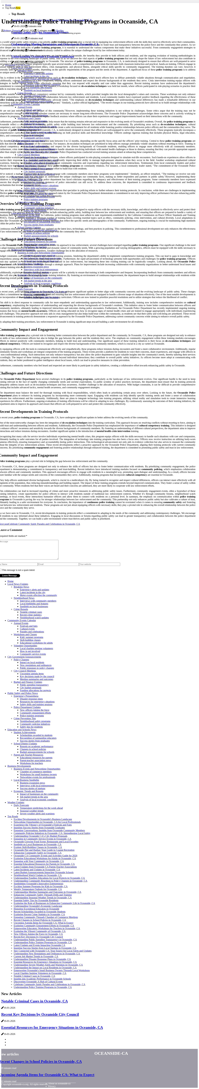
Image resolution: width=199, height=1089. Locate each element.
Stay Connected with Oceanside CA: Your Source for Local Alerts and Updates (53, 950)
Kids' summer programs (31, 637)
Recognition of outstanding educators (38, 738)
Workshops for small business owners (38, 774)
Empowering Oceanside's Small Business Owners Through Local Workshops (52, 970)
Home (8, 5)
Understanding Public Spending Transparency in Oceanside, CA (45, 939)
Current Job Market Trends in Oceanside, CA (36, 956)
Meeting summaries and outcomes (36, 679)
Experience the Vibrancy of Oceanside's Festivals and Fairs (43, 824)
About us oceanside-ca (59, 1083)
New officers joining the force (34, 710)
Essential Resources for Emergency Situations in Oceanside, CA (45, 962)
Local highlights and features (34, 603)
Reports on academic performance (36, 746)
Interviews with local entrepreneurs (37, 785)
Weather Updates (15, 802)
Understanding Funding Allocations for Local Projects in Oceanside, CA (49, 878)
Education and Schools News (21, 729)
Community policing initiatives (35, 724)
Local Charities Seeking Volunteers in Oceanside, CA (40, 973)
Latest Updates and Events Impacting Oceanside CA (39, 945)
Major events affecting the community (38, 595)
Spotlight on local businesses (34, 606)
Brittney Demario (12, 30)
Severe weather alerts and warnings (37, 813)
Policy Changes (21, 659)
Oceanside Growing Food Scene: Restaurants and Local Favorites (46, 841)
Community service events (33, 654)
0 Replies (59, 30)
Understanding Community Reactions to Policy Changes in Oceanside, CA (50, 880)
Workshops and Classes (25, 634)
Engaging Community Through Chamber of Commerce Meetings (46, 917)
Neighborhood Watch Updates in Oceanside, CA (38, 875)
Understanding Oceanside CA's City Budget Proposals (40, 836)
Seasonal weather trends (32, 810)
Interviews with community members (38, 600)
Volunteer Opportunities (25, 645)
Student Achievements (25, 732)
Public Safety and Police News (24, 33)
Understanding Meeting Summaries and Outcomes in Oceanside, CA (47, 892)
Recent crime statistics (31, 614)
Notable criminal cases (31, 612)
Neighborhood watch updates (34, 617)
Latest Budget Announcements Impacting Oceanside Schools (44, 872)
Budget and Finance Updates (28, 682)
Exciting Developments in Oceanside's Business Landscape (43, 819)
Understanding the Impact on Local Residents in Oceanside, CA (45, 967)
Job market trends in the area (34, 796)
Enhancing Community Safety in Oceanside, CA (38, 852)
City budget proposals (30, 687)
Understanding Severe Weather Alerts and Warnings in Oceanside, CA (48, 964)
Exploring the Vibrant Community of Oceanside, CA (40, 931)
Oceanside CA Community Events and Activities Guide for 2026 (45, 855)
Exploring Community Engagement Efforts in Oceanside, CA (44, 925)
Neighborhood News (24, 598)
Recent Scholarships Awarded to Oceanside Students (39, 911)
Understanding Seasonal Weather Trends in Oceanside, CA (43, 897)
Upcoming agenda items (32, 673)
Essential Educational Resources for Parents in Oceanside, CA (44, 864)
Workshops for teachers (31, 763)
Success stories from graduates (35, 740)
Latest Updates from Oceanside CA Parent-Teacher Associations (45, 866)
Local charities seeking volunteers (36, 648)
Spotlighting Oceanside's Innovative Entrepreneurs (38, 883)
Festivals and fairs (28, 626)
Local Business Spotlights (26, 780)
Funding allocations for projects (35, 690)
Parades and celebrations (32, 631)
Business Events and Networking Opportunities (37, 768)
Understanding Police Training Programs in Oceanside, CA (43, 942)
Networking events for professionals (37, 777)
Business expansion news (32, 782)
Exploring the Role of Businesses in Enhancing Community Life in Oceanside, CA (54, 903)
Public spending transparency (34, 684)
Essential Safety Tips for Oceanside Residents (36, 900)
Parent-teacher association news (35, 760)
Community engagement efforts (35, 712)
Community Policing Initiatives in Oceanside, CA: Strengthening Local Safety (52, 833)
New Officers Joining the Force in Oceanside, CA (38, 934)
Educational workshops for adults (36, 642)
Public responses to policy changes (37, 668)
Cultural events (27, 628)
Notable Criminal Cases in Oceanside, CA (34, 976)
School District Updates (25, 743)
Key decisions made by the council (37, 676)
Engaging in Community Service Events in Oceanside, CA (42, 838)
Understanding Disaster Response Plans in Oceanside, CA (42, 959)
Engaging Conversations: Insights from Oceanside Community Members (49, 830)
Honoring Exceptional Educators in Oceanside (36, 908)
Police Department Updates (49, 33)
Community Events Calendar (21, 620)
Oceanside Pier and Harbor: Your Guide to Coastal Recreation (44, 850)
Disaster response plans (31, 698)
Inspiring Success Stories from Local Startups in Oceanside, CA (45, 948)
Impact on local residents (32, 662)
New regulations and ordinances (35, 665)
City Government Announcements (24, 656)
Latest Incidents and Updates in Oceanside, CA (37, 869)
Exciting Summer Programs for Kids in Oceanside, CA (41, 886)
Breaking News (21, 586)
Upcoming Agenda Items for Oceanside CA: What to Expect (43, 922)
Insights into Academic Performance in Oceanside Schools (42, 978)
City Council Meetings (25, 670)
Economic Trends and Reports (28, 791)
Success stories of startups (32, 788)
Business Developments (19, 766)
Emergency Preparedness (26, 696)
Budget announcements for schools (37, 752)
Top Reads (12, 816)
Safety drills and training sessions (36, 704)
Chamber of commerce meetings (36, 771)
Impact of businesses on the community (39, 794)
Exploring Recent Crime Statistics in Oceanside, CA (39, 914)
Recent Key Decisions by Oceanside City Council (38, 936)
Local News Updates (17, 584)
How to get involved (30, 651)
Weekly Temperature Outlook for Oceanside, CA (38, 889)
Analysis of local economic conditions (38, 799)
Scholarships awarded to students (36, 735)
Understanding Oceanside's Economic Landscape (38, 906)
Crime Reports (21, 609)
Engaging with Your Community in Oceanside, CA (39, 861)
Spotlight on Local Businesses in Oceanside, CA (37, 844)
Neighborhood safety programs (35, 721)
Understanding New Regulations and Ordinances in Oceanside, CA (47, 953)
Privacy (52, 1086)
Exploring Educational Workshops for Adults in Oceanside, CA (45, 858)
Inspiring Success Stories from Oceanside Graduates (39, 827)
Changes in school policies (33, 749)
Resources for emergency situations (37, 701)
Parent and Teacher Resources (28, 754)
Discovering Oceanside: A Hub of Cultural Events (38, 981)
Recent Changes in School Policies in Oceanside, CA (40, 920)
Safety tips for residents (31, 726)
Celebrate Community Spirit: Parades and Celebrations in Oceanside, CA (49, 984)
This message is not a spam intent (18, 570)
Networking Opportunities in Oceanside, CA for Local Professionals (47, 822)
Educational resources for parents (36, 757)
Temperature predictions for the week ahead (41, 808)
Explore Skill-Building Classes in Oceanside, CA (38, 847)
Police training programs (32, 715)
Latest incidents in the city (32, 592)
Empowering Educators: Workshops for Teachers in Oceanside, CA (47, 928)
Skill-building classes (30, 640)
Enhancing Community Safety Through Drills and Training (43, 894)
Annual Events (21, 623)
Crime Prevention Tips (25, 718)
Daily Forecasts (21, 805)
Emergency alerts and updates (34, 589)
